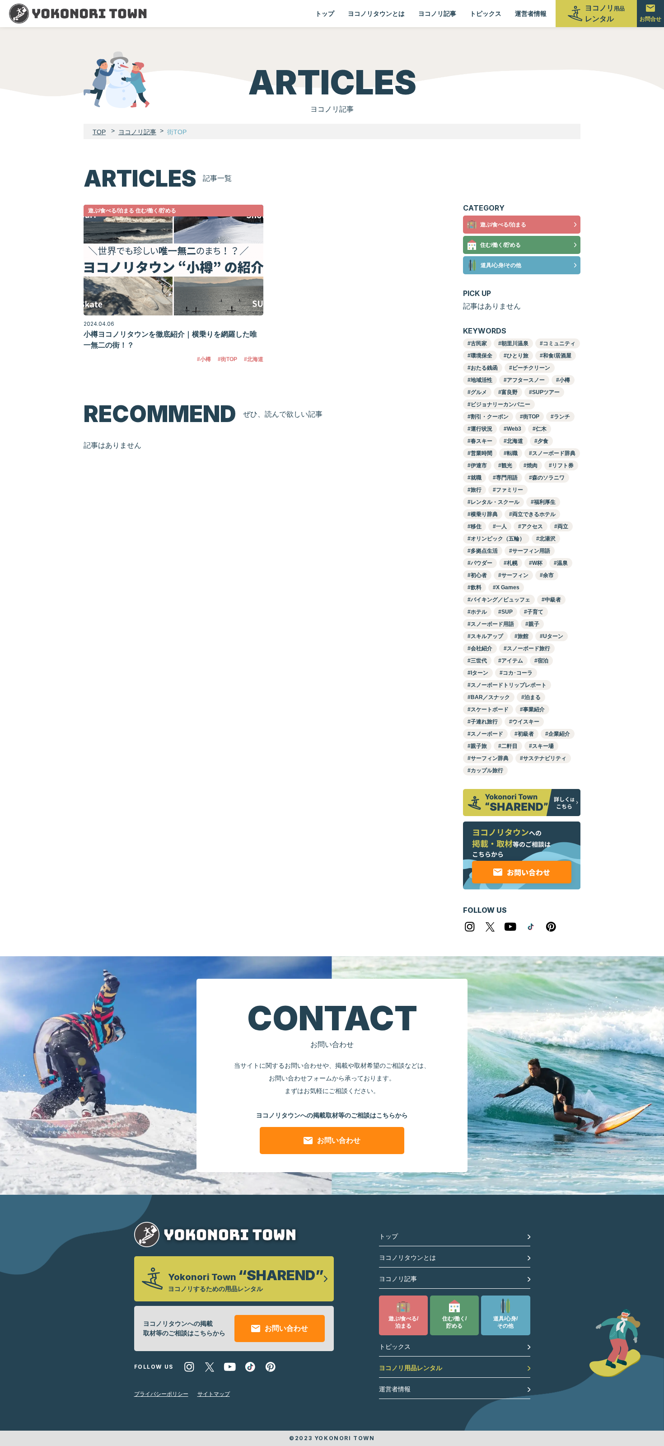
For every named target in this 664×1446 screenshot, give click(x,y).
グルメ (479, 392)
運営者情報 (531, 13)
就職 (476, 477)
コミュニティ (559, 343)
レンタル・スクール (495, 502)
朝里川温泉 (514, 343)
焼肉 (532, 465)
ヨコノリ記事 (437, 13)
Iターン (479, 673)
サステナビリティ (544, 758)
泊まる (532, 697)
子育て (535, 612)
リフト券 (563, 465)
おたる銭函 (484, 368)
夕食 (543, 441)
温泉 (562, 563)
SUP (507, 612)
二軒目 (509, 746)
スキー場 (543, 746)
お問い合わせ (338, 1140)
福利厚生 (545, 502)
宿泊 (543, 660)
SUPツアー (546, 392)
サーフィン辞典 (490, 758)
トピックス (485, 13)
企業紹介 (559, 734)
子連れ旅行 (484, 721)
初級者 (526, 734)
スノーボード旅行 (528, 648)
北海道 (515, 441)
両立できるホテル (534, 514)
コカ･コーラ (518, 673)
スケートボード (490, 709)
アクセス (532, 526)
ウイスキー (525, 721)
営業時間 (481, 453)
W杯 (537, 563)
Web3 (514, 429)
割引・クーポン (490, 416)
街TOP (531, 416)
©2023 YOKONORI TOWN (331, 1438)
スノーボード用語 (492, 624)
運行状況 (481, 429)
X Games (507, 587)
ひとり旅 (517, 355)
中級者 (553, 599)
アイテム (512, 660)
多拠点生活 (484, 551)
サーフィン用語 (531, 551)
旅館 (523, 636)
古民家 (479, 343)
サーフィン (514, 575)
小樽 (564, 380)
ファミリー (509, 490)
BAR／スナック (490, 697)
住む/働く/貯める (500, 245)
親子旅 (479, 746)
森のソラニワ (548, 477)
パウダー (481, 563)
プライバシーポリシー (161, 1394)
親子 (533, 624)
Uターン (553, 636)
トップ (324, 13)
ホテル (479, 612)
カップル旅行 (487, 770)
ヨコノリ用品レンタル (410, 1367)
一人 (501, 526)
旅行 (476, 490)
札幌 (512, 563)
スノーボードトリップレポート (509, 685)
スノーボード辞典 (553, 453)
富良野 (509, 392)
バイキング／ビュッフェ (500, 599)
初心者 (479, 575)
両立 (562, 526)
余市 (548, 575)
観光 (506, 465)
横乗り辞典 (484, 514)
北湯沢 (547, 538)
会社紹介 (481, 648)
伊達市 (479, 465)
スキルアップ (487, 636)
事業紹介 (534, 709)
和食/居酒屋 (557, 355)
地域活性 (481, 380)
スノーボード (487, 734)
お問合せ (650, 19)
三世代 (479, 660)
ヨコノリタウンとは (376, 13)
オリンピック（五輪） (498, 538)
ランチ (562, 416)
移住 (476, 526)
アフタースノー (526, 380)
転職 (512, 453)
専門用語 (507, 477)
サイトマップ (213, 1394)
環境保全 (481, 355)
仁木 (541, 429)
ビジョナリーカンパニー (500, 404)
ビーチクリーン (531, 368)
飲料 (476, 587)
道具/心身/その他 (501, 265)
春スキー (481, 441)
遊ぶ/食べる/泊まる (503, 224)
